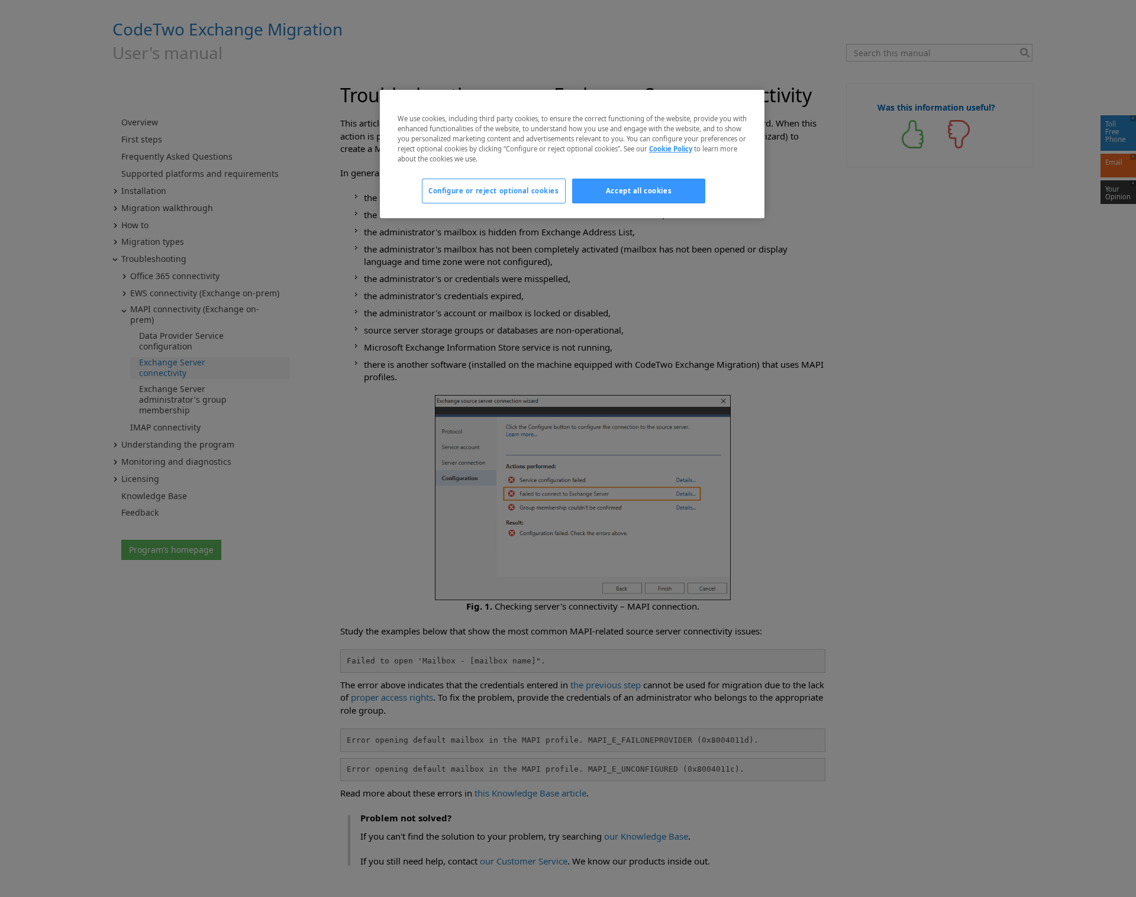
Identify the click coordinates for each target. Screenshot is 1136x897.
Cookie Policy (670, 148)
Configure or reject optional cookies (493, 190)
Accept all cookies (639, 190)
